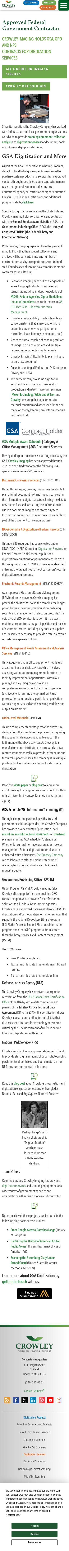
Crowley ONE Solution (26, 86)
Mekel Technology (22, 394)
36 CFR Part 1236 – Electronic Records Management (36, 307)
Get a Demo (31, 2)
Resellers (49, 2)
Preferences (34, 1542)
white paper (21, 785)
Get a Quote (48, 7)
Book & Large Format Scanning (34, 1469)
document (42, 834)
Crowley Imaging (18, 461)
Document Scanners (34, 1440)
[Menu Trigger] (63, 5)
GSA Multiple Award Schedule (21, 441)
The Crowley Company (50, 855)
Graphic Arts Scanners (34, 1447)
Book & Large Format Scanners (34, 1432)
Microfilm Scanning (34, 1477)
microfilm (8, 834)
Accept (35, 1526)
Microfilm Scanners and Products (34, 1424)
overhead (59, 834)
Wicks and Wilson (44, 394)
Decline (34, 1534)
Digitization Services (50, 548)
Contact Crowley (33, 1391)
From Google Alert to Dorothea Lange (33, 1230)
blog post (37, 785)
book (32, 834)
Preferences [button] (13, 1515)
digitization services (14, 1185)
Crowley (16, 399)
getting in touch (14, 1282)
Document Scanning (34, 1461)
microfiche (21, 834)
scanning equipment (40, 137)
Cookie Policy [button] (38, 1507)
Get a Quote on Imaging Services (27, 72)
